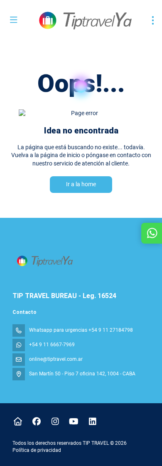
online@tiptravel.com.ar (56, 359)
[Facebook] (36, 422)
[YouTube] (74, 422)
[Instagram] (55, 422)
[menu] (153, 20)
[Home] (17, 422)
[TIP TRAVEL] (44, 261)
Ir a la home (81, 184)
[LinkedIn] (92, 422)
